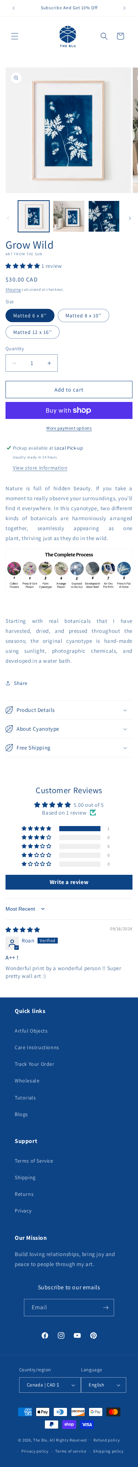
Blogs (21, 1114)
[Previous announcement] (14, 8)
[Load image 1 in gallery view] (33, 216)
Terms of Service (34, 1160)
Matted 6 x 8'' (30, 315)
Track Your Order (34, 1064)
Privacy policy (35, 1451)
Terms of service (70, 1451)
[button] (15, 36)
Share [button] (21, 683)
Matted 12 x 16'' (32, 332)
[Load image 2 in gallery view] (68, 216)
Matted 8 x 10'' (84, 315)
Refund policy (106, 1440)
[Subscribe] (106, 1307)
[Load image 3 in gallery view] (104, 216)
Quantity (15, 348)
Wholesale (27, 1080)
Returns (24, 1194)
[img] (23, 929)
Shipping (13, 289)
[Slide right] (130, 218)
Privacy (23, 1210)
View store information (40, 467)
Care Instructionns (37, 1047)
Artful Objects (31, 1030)
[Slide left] (8, 218)
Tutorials (25, 1097)
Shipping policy (108, 1451)
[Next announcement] (124, 8)
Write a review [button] (69, 882)
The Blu (40, 1439)
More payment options (69, 428)
